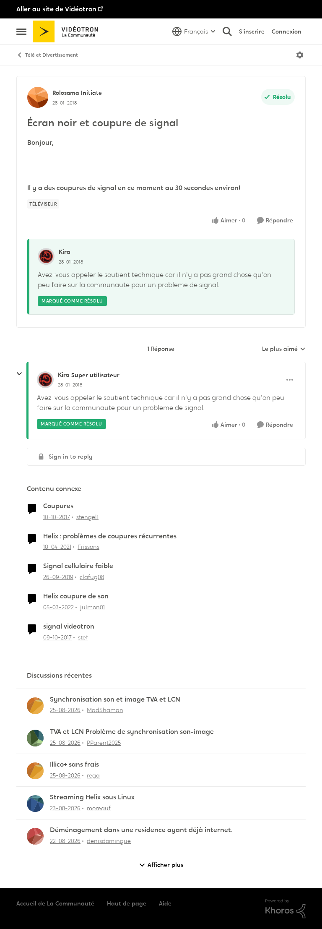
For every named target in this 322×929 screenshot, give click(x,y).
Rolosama (65, 93)
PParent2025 (104, 742)
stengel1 (87, 517)
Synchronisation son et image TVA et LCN (115, 699)
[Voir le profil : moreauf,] (35, 803)
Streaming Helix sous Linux (92, 797)
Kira (64, 252)
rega (93, 775)
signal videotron (68, 626)
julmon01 (92, 607)
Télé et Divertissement (51, 55)
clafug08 (92, 577)
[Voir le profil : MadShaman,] (35, 705)
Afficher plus (165, 865)
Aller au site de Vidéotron (56, 9)
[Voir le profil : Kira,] (46, 256)
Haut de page (126, 903)
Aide (165, 903)
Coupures (58, 506)
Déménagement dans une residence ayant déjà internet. (141, 830)
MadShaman (105, 710)
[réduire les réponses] (19, 374)
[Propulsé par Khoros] (285, 909)
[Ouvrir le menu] (300, 55)
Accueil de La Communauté (55, 903)
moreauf (99, 808)
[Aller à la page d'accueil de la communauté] (68, 31)
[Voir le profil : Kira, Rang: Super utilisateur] (45, 379)
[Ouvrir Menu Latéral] (21, 31)
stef (83, 637)
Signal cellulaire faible (78, 566)
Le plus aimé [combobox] (284, 349)
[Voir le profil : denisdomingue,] (35, 836)
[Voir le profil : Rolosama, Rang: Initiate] (37, 97)
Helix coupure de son (76, 596)
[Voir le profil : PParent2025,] (35, 738)
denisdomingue (109, 841)
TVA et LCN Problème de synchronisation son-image (132, 732)
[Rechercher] (227, 31)
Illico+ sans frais (74, 764)
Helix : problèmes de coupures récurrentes (110, 536)
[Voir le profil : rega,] (35, 770)
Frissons (88, 547)
